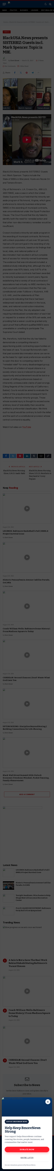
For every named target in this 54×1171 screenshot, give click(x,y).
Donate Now (27, 1149)
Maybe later (27, 1157)
